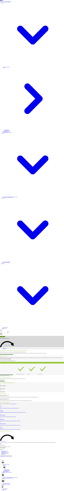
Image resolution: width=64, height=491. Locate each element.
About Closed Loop (5, 327)
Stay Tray (45, 353)
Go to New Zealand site (8, 1)
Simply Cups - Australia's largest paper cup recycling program (10, 477)
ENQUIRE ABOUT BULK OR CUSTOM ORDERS (6, 374)
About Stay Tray (5, 348)
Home (0, 338)
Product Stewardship (5, 471)
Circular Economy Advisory (6, 464)
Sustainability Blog (2, 456)
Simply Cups (3, 453)
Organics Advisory (3, 451)
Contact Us (11, 456)
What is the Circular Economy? (6, 483)
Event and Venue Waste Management (7, 132)
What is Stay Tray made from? (3, 399)
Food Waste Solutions (7, 130)
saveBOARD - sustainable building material (8, 197)
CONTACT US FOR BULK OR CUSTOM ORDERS (6, 354)
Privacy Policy (8, 456)
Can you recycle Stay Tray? (3, 395)
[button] (32, 362)
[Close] (0, 459)
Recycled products (4, 338)
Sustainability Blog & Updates (6, 262)
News (5, 456)
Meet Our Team (5, 489)
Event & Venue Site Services (4, 452)
